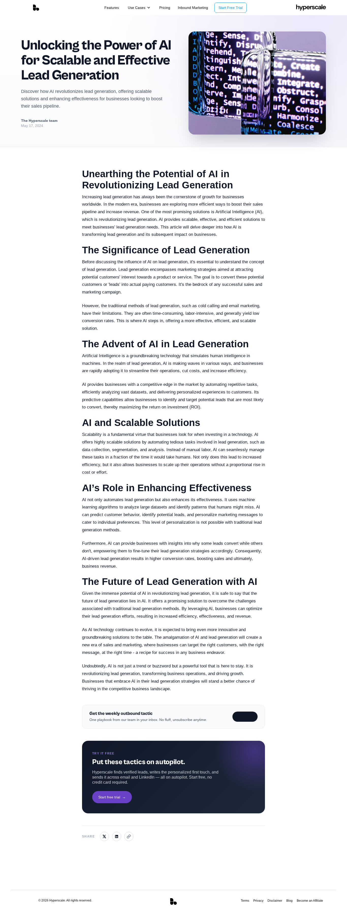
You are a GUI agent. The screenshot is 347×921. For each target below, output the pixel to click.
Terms (245, 900)
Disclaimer (274, 900)
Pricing (164, 8)
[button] (139, 7)
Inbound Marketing (193, 8)
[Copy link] (128, 836)
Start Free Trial (230, 8)
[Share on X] (104, 836)
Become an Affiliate (310, 900)
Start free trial (112, 797)
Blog (289, 900)
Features (111, 8)
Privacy (258, 900)
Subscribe (245, 717)
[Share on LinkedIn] (116, 836)
